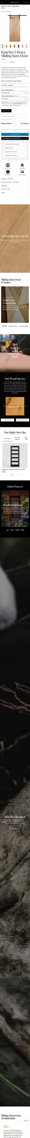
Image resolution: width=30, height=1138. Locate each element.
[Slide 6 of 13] (22, 46)
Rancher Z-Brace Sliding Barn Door (10, 7)
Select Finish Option (7, 96)
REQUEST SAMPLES (22, 419)
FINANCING (4, 185)
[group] (15, 458)
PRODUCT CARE (5, 189)
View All (26, 1120)
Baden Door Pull (9, 148)
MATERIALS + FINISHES (7, 178)
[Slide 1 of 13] (2, 46)
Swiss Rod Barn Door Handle (12, 144)
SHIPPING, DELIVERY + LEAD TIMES (10, 182)
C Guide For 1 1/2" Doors (11, 151)
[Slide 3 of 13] (10, 46)
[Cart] (28, 2)
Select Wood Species (7, 90)
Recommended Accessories (11, 138)
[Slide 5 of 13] (18, 46)
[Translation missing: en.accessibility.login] (26, 2)
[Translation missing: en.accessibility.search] (24, 2)
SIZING (3, 192)
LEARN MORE (7, 419)
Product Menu (15, 11)
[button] (4, 405)
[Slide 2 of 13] (6, 46)
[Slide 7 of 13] (26, 46)
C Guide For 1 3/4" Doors (11, 155)
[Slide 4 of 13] (14, 46)
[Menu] (2, 2)
